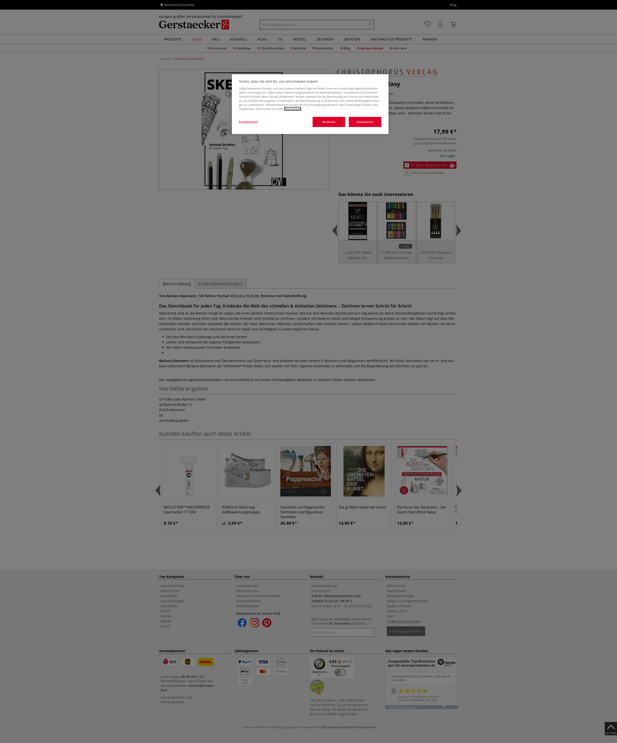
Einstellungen (248, 121)
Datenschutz (292, 109)
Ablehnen (328, 122)
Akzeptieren (365, 122)
